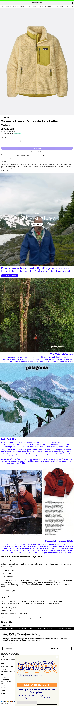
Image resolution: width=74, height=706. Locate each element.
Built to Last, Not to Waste (9, 275)
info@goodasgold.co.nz (10, 671)
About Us (3, 677)
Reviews (3, 683)
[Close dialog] (57, 656)
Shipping (8, 131)
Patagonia (5, 117)
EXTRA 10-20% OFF (37, 684)
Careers (3, 685)
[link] (37, 669)
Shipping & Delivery (6, 681)
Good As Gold (7, 696)
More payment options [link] (37, 151)
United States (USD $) (5, 703)
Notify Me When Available (22, 155)
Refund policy (4, 698)
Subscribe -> (54, 648)
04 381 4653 (6, 669)
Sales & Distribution (6, 687)
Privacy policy (10, 698)
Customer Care (5, 679)
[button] (70, 3)
